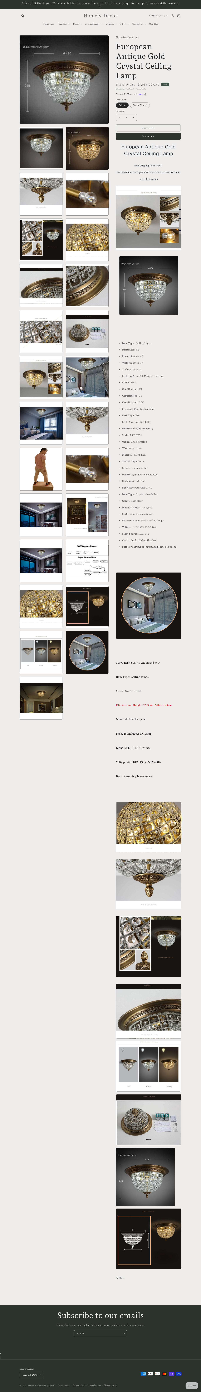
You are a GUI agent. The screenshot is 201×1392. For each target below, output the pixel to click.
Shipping (120, 89)
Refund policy (64, 1385)
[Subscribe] (123, 1333)
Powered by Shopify (47, 1385)
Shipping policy (110, 1385)
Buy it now (148, 136)
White (122, 105)
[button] (23, 16)
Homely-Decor (33, 1385)
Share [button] (122, 1278)
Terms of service (94, 1385)
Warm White (140, 105)
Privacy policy (78, 1385)
